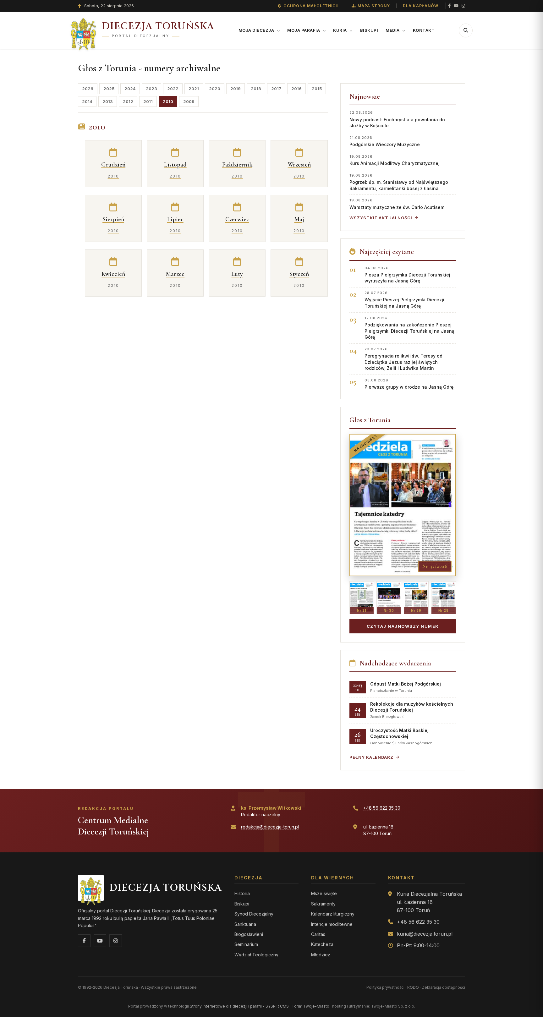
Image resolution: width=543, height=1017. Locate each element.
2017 (276, 88)
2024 (130, 88)
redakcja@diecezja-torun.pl (270, 826)
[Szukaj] (466, 30)
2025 (108, 88)
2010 (168, 101)
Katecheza (322, 944)
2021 (194, 88)
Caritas (318, 934)
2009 (189, 101)
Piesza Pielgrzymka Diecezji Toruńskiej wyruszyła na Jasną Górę (407, 275)
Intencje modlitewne (332, 924)
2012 (128, 101)
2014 (87, 101)
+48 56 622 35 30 (381, 808)
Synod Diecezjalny (253, 913)
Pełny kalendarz (371, 757)
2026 (87, 88)
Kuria (340, 30)
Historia (242, 893)
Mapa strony (374, 5)
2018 (256, 88)
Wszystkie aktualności (380, 217)
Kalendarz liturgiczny (332, 913)
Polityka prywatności (385, 987)
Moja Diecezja (257, 30)
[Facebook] (449, 6)
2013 (107, 101)
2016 (296, 88)
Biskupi (369, 30)
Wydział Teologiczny (256, 954)
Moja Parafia (304, 30)
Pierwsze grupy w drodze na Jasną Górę (409, 384)
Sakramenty (323, 903)
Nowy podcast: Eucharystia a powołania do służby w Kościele (397, 119)
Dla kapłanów (420, 5)
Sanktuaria (245, 924)
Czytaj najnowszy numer (403, 626)
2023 (151, 88)
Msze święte (324, 893)
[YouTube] (456, 6)
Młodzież (320, 954)
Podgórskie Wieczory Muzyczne (384, 141)
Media (393, 30)
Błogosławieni (248, 934)
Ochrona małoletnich (311, 5)
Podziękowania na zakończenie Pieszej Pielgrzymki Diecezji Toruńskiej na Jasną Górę (409, 328)
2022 (172, 88)
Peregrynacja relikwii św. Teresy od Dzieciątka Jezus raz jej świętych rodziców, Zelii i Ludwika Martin (403, 359)
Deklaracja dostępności (443, 987)
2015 (317, 88)
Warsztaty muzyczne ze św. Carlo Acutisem (396, 204)
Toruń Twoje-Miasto (310, 1006)
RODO (413, 987)
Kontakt (424, 30)
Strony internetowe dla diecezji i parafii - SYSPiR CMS (239, 1006)
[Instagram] (463, 6)
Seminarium (246, 944)
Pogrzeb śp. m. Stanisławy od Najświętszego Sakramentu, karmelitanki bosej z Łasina (398, 182)
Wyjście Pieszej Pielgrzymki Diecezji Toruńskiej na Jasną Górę (404, 300)
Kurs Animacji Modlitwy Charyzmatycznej (394, 160)
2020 (214, 88)
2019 (235, 88)
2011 (148, 101)
